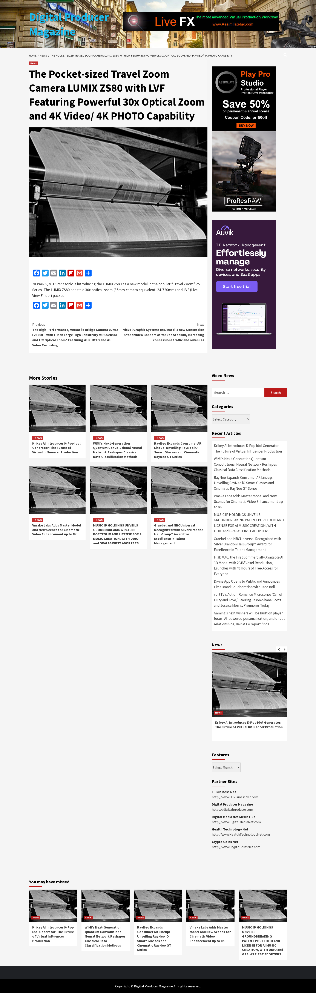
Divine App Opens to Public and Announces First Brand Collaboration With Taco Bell (247, 584)
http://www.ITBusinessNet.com (235, 797)
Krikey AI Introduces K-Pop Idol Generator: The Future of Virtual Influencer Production (56, 447)
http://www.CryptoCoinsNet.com (236, 847)
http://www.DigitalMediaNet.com (236, 822)
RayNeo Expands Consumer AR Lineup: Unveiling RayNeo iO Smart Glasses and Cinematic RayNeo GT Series (177, 450)
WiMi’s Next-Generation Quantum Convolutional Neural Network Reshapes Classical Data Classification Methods (117, 450)
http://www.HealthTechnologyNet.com (241, 834)
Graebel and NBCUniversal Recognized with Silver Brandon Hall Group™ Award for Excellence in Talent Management (179, 534)
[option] (249, 699)
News (33, 63)
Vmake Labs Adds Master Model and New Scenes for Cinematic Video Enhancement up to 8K (56, 529)
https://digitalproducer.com (232, 809)
